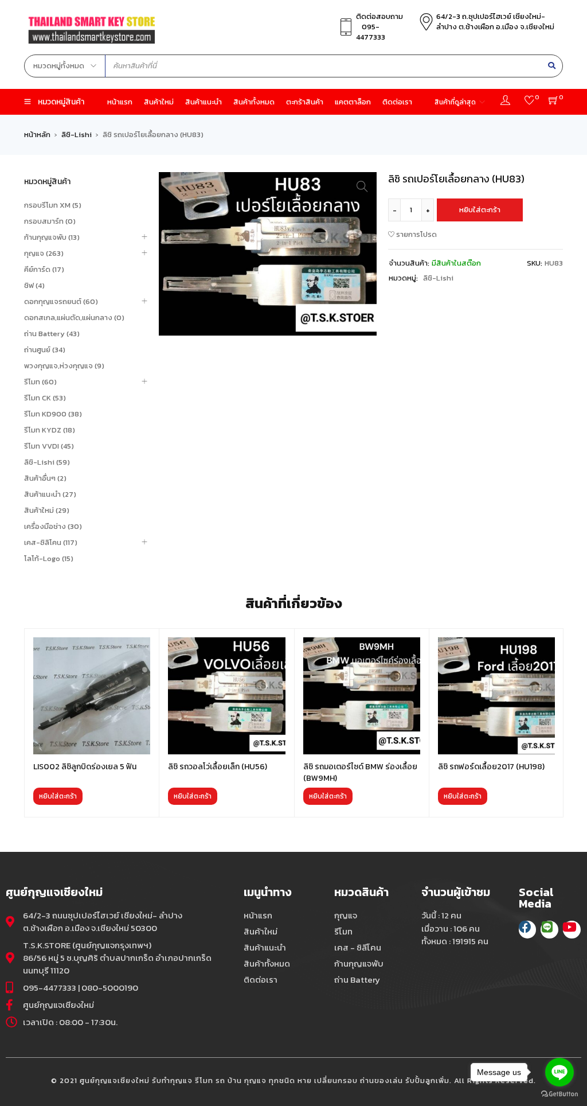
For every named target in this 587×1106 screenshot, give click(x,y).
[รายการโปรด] (529, 101)
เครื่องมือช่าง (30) (53, 526)
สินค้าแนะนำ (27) (50, 494)
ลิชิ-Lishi (76, 134)
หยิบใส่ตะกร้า (479, 209)
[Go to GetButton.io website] (559, 1094)
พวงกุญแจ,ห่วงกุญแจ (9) (64, 365)
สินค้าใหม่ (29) (46, 510)
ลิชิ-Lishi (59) (47, 462)
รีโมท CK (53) (45, 397)
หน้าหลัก (37, 134)
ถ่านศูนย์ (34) (44, 349)
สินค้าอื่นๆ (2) (45, 478)
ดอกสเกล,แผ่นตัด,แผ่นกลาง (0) (74, 317)
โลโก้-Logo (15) (48, 558)
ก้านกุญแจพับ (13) (52, 237)
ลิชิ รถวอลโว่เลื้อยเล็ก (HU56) (217, 767)
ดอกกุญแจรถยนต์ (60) (61, 301)
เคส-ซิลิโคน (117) (50, 542)
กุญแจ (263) (44, 253)
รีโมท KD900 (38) (53, 413)
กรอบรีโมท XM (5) (52, 205)
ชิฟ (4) (34, 285)
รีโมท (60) (40, 381)
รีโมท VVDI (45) (49, 446)
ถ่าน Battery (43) (52, 333)
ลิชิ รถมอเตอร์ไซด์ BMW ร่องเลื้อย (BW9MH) (360, 772)
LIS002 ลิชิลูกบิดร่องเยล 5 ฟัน (84, 767)
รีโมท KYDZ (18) (49, 430)
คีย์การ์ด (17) (44, 269)
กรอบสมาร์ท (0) (50, 221)
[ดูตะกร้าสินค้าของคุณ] (553, 101)
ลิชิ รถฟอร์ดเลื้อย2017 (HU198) (491, 767)
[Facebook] (528, 929)
